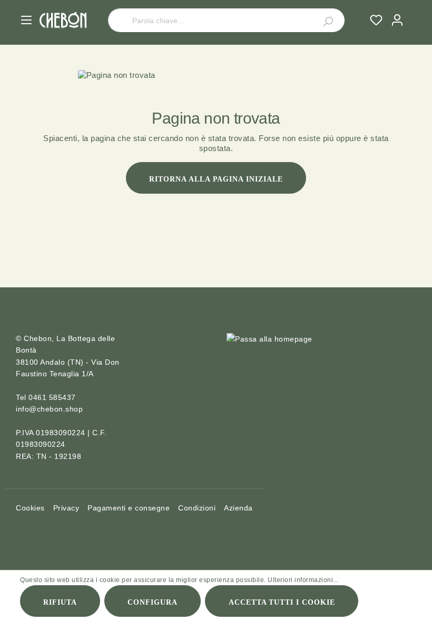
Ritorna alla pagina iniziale (216, 179)
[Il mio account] (397, 20)
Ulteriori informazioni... (303, 580)
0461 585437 (52, 397)
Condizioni (196, 508)
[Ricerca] (322, 20)
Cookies (30, 508)
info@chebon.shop (49, 409)
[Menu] (26, 20)
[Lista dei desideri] (376, 20)
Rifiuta (60, 602)
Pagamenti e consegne (128, 508)
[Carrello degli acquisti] (412, 10)
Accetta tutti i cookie (282, 602)
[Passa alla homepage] (63, 20)
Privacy (66, 508)
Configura (152, 602)
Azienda (238, 508)
